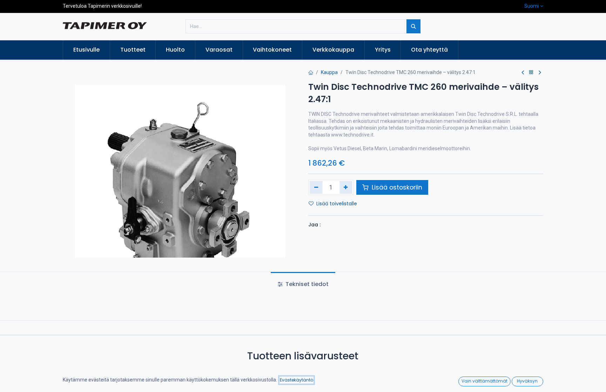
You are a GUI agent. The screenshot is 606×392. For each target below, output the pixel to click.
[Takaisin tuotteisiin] (531, 72)
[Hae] (413, 26)
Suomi (531, 6)
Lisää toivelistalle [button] (336, 203)
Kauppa (329, 72)
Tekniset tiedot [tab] (306, 284)
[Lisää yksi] (345, 187)
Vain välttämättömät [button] (484, 381)
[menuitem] (86, 49)
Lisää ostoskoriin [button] (396, 187)
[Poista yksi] (316, 187)
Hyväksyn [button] (527, 381)
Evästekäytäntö (296, 380)
